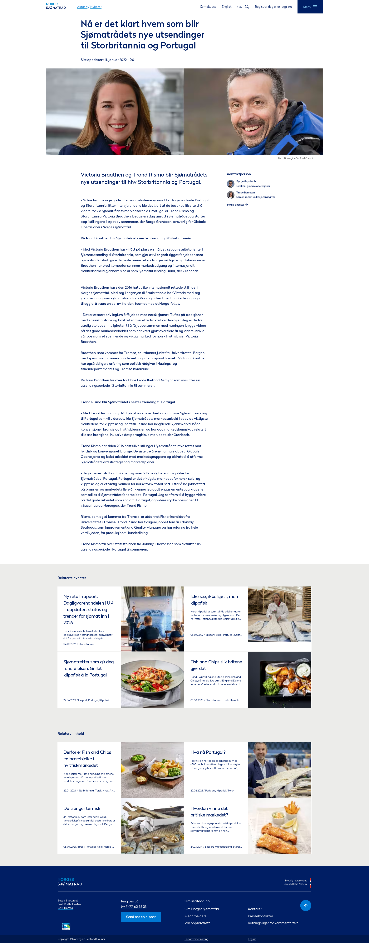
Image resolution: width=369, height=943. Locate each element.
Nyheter (95, 7)
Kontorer (255, 909)
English (227, 6)
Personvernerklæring (196, 939)
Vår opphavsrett (197, 923)
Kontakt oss (208, 6)
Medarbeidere (195, 916)
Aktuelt (82, 7)
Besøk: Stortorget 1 (68, 900)
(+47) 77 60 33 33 (133, 907)
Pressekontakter (260, 916)
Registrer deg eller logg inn (273, 6)
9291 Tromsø (65, 907)
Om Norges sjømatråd (201, 909)
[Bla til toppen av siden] (305, 905)
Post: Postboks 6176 (69, 904)
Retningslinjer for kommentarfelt (273, 923)
